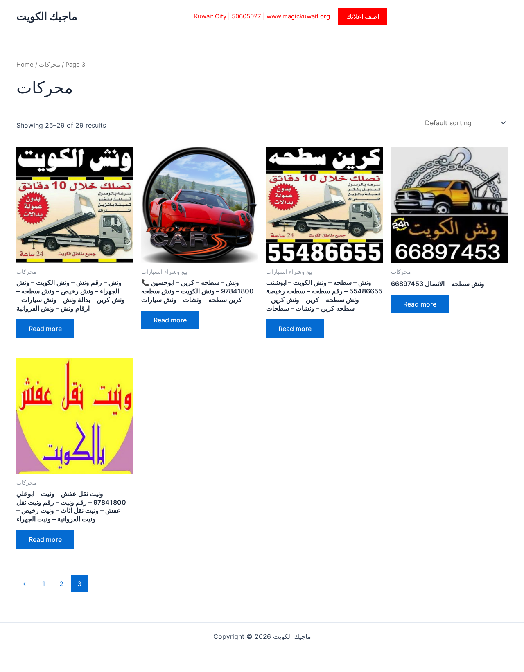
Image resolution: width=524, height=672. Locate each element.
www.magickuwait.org (298, 16)
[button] (362, 16)
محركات (49, 64)
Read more (45, 329)
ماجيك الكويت (46, 16)
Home (25, 64)
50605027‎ (246, 16)
